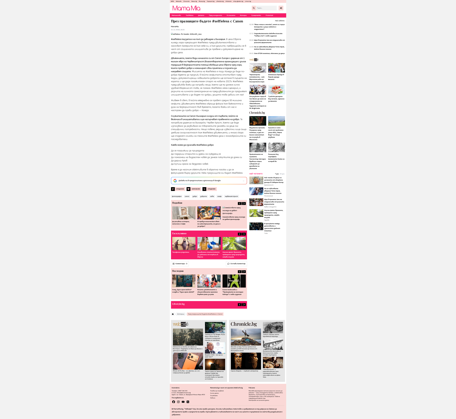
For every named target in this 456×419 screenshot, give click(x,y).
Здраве (266, 220)
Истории (243, 15)
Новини (212, 398)
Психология (268, 196)
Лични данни (214, 393)
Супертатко (256, 15)
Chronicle (186, 1)
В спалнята (231, 15)
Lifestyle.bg (220, 1)
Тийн (266, 233)
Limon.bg (248, 1)
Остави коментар (237, 264)
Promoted (269, 15)
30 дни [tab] (282, 174)
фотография (176, 196)
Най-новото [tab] (280, 21)
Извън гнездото (270, 207)
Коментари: (181, 264)
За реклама (214, 395)
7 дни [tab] (277, 174)
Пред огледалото (215, 15)
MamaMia (175, 26)
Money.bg (202, 1)
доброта (203, 196)
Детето (201, 15)
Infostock (228, 1)
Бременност (268, 185)
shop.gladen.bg (238, 1)
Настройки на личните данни (259, 400)
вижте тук (261, 398)
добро (195, 196)
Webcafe (178, 1)
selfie (212, 196)
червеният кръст (231, 196)
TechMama (189, 15)
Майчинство (176, 15)
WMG (172, 1)
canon (187, 196)
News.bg (194, 1)
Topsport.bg (210, 1)
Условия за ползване (217, 391)
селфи (219, 196)
